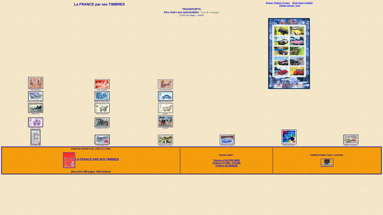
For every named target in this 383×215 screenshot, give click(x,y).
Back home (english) (302, 3)
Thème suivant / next (289, 5)
